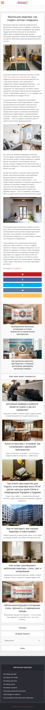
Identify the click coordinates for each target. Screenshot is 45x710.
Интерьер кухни (9, 684)
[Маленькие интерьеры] (22, 2)
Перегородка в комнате (11, 694)
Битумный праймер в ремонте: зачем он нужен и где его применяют (22, 407)
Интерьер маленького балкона (14, 691)
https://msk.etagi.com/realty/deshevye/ (17, 77)
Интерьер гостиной (10, 677)
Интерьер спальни (10, 688)
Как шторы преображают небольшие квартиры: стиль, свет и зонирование (22, 568)
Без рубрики (16, 268)
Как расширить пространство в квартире (18, 698)
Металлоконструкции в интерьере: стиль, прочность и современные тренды (22, 608)
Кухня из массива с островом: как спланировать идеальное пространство (22, 446)
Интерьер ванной (9, 674)
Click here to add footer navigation (22, 707)
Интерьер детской (10, 681)
